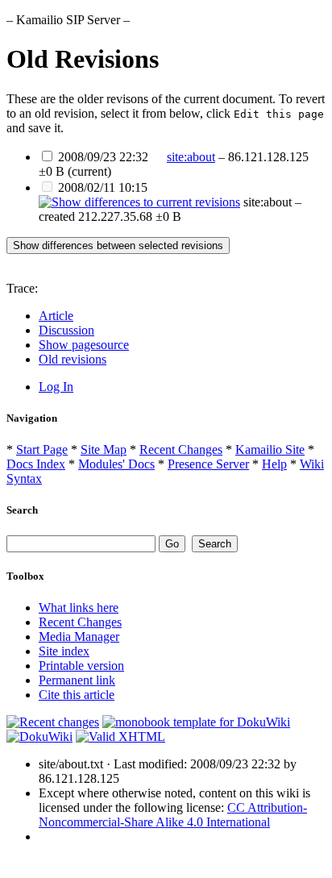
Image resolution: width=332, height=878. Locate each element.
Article (56, 315)
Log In (56, 386)
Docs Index (35, 464)
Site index (64, 651)
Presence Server (208, 464)
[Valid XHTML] (120, 736)
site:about (191, 157)
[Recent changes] (52, 722)
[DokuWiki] (39, 736)
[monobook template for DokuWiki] (196, 722)
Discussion (66, 330)
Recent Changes (180, 449)
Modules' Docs (116, 464)
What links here (78, 607)
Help (274, 464)
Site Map (104, 449)
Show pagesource (84, 345)
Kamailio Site (270, 449)
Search (22, 510)
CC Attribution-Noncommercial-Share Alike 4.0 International (173, 815)
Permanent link (77, 680)
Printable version (81, 665)
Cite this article (76, 694)
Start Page (42, 449)
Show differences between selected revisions (118, 245)
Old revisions (72, 359)
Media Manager (79, 636)
